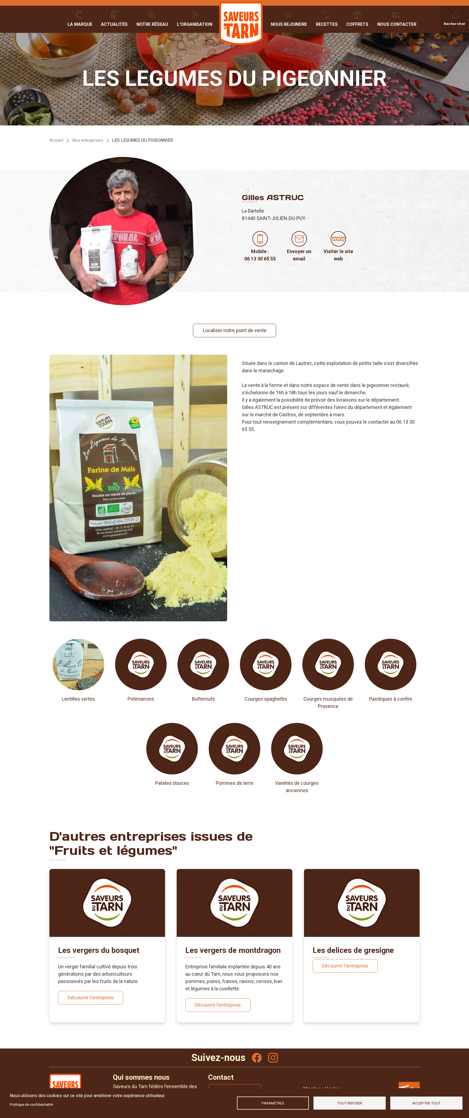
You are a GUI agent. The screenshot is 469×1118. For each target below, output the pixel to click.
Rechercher (455, 23)
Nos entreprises (87, 140)
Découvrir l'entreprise (91, 997)
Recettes (327, 24)
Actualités (114, 24)
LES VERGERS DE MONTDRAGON (233, 950)
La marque (80, 24)
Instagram (273, 1058)
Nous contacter (396, 24)
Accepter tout (426, 1103)
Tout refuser (349, 1103)
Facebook (257, 1058)
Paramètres (273, 1103)
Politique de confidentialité (31, 1104)
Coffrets (357, 24)
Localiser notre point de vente (235, 330)
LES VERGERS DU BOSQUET (98, 950)
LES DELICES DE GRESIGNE (353, 950)
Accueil (56, 140)
